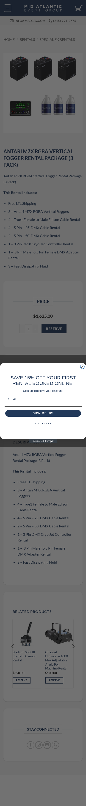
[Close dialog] (82, 367)
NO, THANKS (43, 423)
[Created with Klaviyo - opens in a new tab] (43, 441)
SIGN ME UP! (43, 413)
